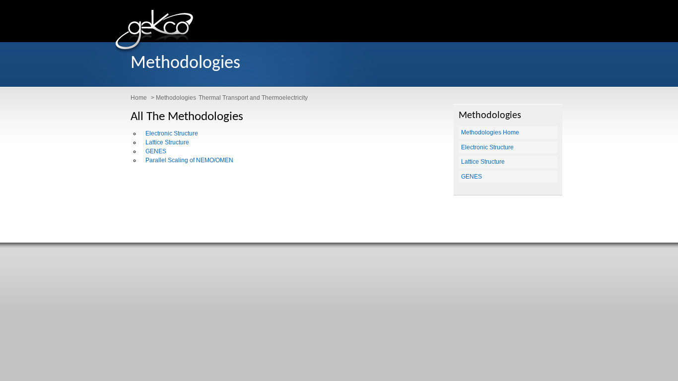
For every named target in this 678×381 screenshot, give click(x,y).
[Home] (154, 51)
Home (139, 97)
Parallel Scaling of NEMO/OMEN (189, 160)
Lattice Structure (167, 142)
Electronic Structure (171, 133)
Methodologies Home (490, 132)
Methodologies (176, 97)
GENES (155, 151)
